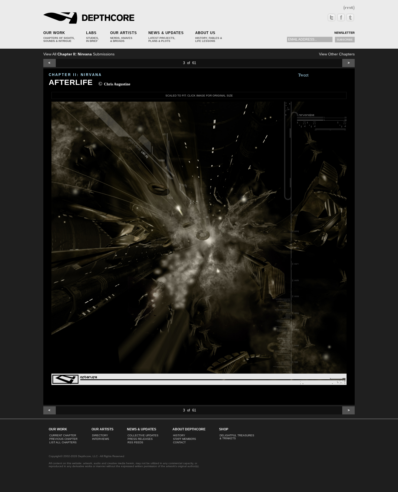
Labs (91, 33)
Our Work (54, 33)
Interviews (100, 438)
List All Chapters (63, 442)
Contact (179, 442)
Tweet (303, 75)
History (179, 435)
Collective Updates (143, 435)
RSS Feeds (135, 442)
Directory (100, 435)
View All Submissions (79, 54)
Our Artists (123, 33)
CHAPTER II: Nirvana (75, 75)
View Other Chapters (337, 54)
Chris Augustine (117, 84)
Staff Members (184, 438)
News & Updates (166, 33)
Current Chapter (62, 435)
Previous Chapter (63, 438)
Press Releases (140, 438)
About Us (205, 33)
